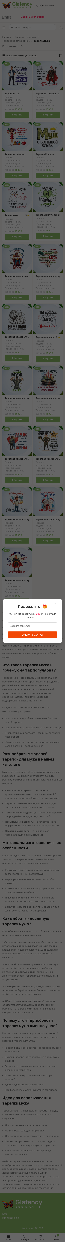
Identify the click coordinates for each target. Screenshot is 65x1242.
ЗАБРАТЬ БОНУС (32, 635)
